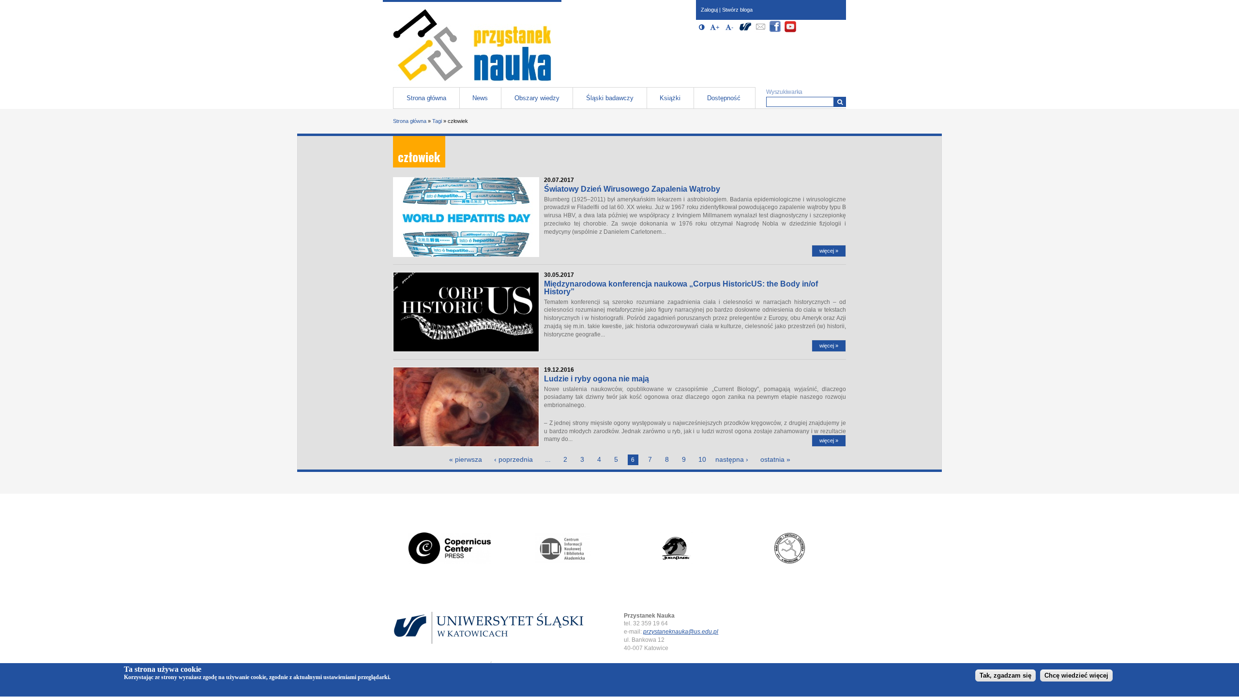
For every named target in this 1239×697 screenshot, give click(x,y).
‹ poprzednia (513, 459)
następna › (731, 459)
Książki (670, 98)
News (480, 98)
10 (702, 459)
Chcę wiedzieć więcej (1076, 676)
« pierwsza (465, 459)
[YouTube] (790, 30)
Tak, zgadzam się (1005, 676)
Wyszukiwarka (784, 92)
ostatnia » (775, 459)
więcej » (828, 251)
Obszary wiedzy (536, 98)
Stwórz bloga (737, 10)
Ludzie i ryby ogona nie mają (596, 379)
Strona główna (426, 98)
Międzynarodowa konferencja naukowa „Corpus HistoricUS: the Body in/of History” (681, 288)
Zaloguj (709, 10)
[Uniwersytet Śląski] (745, 30)
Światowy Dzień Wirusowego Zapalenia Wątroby (632, 189)
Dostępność (723, 98)
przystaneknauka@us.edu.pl (680, 631)
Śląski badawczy (610, 98)
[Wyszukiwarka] (840, 102)
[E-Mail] (760, 30)
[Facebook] (775, 30)
